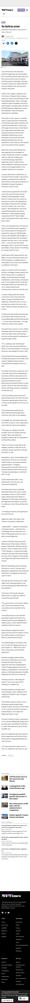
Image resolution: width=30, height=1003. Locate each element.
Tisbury (3, 922)
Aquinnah (4, 936)
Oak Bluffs (4, 928)
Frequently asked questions (20, 966)
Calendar (4, 962)
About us (18, 962)
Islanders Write (5, 976)
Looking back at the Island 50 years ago (17, 787)
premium (11, 755)
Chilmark (4, 934)
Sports (17, 942)
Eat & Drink (4, 968)
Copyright (18, 981)
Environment (19, 922)
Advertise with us (20, 973)
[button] (4, 67)
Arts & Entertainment (7, 965)
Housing (18, 928)
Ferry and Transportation (22, 945)
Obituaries (18, 948)
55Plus (3, 982)
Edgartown (4, 931)
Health (17, 925)
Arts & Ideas (5, 979)
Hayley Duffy (9, 36)
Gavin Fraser (5, 849)
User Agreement (20, 984)
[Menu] (27, 10)
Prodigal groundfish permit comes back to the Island (17, 796)
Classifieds (18, 975)
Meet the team (19, 970)
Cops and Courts (20, 936)
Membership (21, 10)
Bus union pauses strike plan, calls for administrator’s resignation (18, 806)
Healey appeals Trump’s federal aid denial (18, 816)
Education (18, 931)
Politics (18, 934)
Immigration (19, 939)
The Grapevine (5, 971)
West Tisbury (5, 925)
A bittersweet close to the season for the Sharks (18, 778)
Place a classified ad (21, 978)
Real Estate (19, 951)
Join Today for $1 (7, 1000)
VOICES (3, 974)
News (3, 22)
